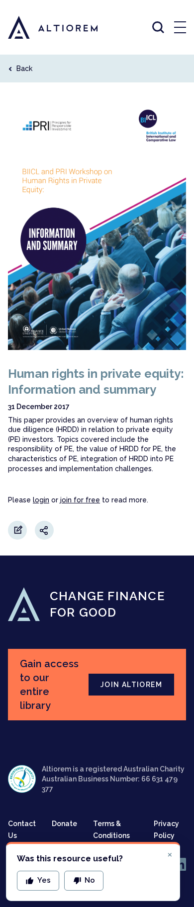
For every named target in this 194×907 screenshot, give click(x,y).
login (41, 500)
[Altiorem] (44, 27)
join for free (80, 500)
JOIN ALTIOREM (131, 685)
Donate (64, 824)
